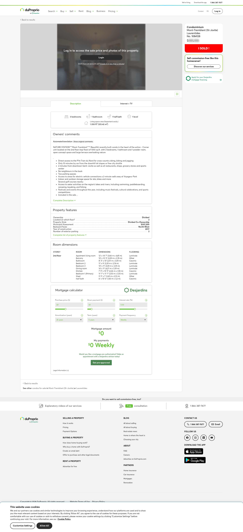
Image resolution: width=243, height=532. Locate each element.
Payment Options (70, 431)
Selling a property (73, 418)
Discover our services (204, 66)
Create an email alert (71, 451)
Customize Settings (22, 525)
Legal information (59, 370)
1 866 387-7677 (216, 2)
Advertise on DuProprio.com (135, 459)
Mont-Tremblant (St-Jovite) (61, 388)
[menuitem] (92, 425)
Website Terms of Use (80, 501)
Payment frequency (127, 315)
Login (101, 57)
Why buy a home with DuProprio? (76, 447)
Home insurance (130, 470)
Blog (126, 418)
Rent (81, 11)
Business (101, 11)
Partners (129, 465)
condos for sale (39, 388)
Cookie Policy (64, 519)
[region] (121, 517)
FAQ (125, 451)
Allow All (44, 525)
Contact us (190, 418)
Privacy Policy (98, 501)
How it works (68, 423)
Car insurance (129, 474)
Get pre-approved (101, 362)
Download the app (200, 2)
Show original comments (83, 142)
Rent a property (72, 461)
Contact (201, 11)
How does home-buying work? (75, 443)
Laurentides (81, 388)
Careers (127, 455)
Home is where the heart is (134, 435)
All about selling (130, 423)
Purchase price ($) (62, 300)
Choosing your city (131, 439)
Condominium (195, 27)
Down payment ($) (95, 300)
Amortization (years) (63, 315)
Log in (217, 11)
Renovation (128, 482)
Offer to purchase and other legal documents (81, 455)
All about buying (130, 427)
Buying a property (73, 437)
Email (217, 424)
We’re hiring (186, 2)
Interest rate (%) (126, 300)
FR (208, 11)
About (127, 445)
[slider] (65, 309)
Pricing (65, 427)
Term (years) (92, 315)
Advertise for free (70, 466)
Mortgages (128, 478)
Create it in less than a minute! (112, 64)
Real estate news (130, 431)
